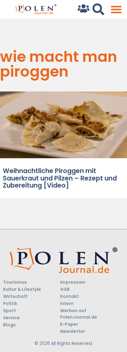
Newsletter (72, 331)
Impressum (72, 282)
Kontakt (69, 296)
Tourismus (15, 282)
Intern (67, 303)
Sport (9, 310)
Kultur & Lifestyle (22, 289)
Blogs (9, 325)
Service (11, 318)
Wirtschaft (15, 296)
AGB (65, 289)
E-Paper (69, 324)
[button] (116, 9)
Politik (10, 303)
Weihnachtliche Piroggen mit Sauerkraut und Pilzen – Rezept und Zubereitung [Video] (60, 177)
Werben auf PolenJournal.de (78, 313)
